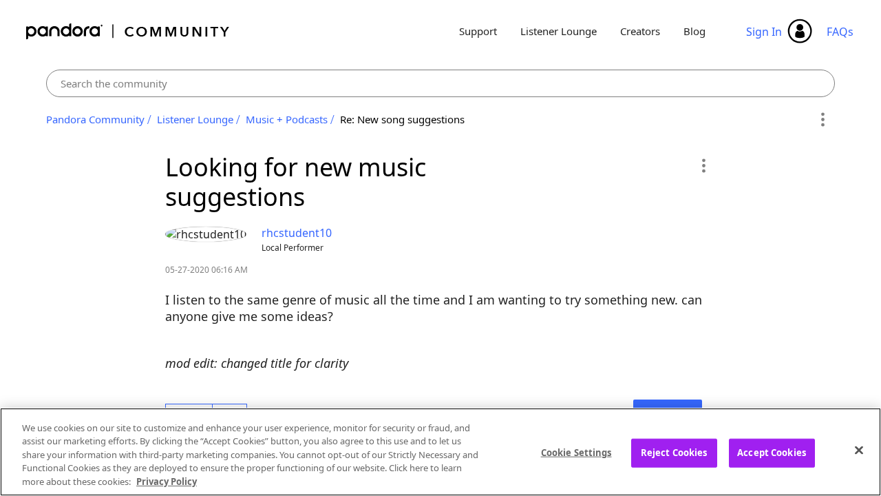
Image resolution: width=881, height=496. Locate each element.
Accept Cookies (771, 452)
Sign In (764, 31)
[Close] (859, 450)
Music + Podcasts (287, 119)
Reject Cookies (674, 452)
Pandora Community (128, 31)
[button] (703, 165)
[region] (440, 452)
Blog (694, 31)
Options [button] (822, 120)
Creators (640, 31)
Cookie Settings (576, 452)
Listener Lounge (558, 31)
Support (478, 31)
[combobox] (441, 83)
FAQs (840, 31)
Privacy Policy (166, 481)
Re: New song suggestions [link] (402, 119)
